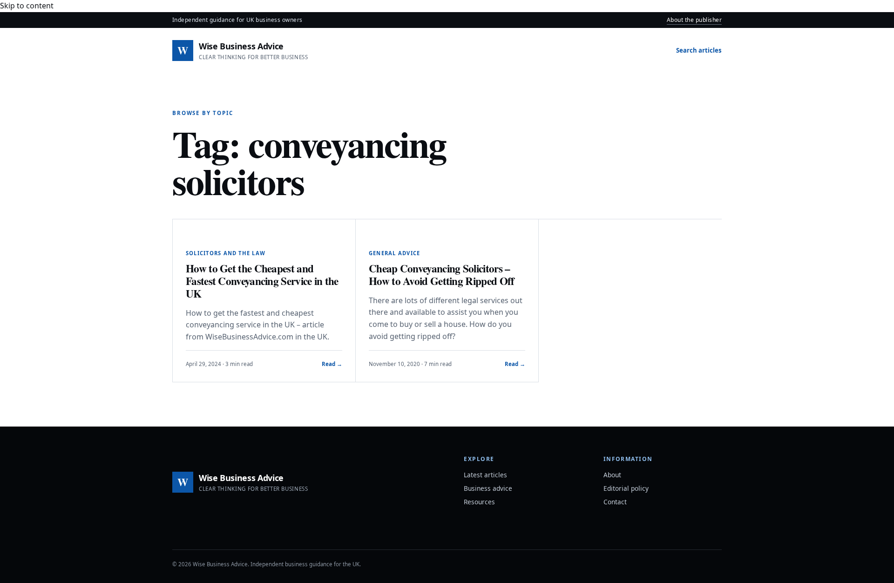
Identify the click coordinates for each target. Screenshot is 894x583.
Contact (615, 501)
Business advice (488, 488)
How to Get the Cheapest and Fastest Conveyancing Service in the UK (262, 280)
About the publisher (694, 20)
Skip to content (27, 5)
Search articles (699, 50)
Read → (332, 363)
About (612, 474)
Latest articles (485, 474)
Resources (479, 501)
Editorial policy (626, 488)
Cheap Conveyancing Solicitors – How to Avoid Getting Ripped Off (441, 274)
